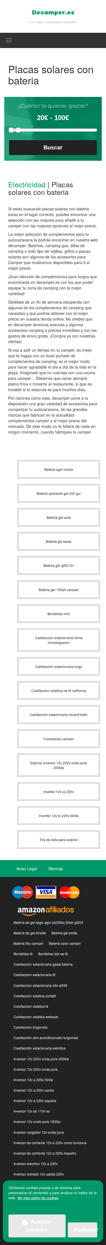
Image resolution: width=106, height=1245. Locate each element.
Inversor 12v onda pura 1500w (37, 1121)
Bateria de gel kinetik (30, 932)
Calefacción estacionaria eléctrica (40, 1048)
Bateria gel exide (64, 932)
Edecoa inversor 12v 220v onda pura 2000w (58, 765)
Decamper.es (53, 12)
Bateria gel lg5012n (59, 565)
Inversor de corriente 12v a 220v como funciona (50, 1142)
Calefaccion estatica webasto (36, 1016)
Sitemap (55, 868)
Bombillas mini (58, 613)
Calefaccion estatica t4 (31, 1006)
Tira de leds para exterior (59, 839)
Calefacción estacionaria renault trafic (59, 714)
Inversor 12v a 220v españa (35, 1100)
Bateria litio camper (28, 943)
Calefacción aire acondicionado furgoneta (46, 1037)
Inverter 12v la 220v (59, 791)
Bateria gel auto (59, 517)
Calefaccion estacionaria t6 (34, 974)
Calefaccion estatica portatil (35, 995)
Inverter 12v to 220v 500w (59, 815)
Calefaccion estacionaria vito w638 (40, 985)
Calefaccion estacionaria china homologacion (59, 640)
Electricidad (27, 184)
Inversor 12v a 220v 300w (33, 1079)
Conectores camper (59, 738)
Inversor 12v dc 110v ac (32, 1111)
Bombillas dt (23, 953)
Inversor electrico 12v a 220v (36, 1163)
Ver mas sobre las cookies (38, 1197)
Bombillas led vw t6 (53, 953)
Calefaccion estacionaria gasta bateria (43, 964)
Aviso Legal (26, 868)
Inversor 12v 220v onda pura (36, 1069)
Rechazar (85, 1230)
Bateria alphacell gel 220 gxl (59, 493)
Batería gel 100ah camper (59, 589)
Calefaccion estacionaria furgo (58, 666)
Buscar (53, 147)
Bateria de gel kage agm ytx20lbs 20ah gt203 (48, 922)
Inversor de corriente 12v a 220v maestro (45, 1153)
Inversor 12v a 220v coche (34, 1090)
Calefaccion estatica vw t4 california (58, 690)
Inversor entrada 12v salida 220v (39, 1174)
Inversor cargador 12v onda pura (39, 1132)
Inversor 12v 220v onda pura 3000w (41, 1058)
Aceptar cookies (39, 1226)
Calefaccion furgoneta (30, 1027)
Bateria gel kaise (59, 541)
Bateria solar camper (65, 943)
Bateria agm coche (58, 469)
